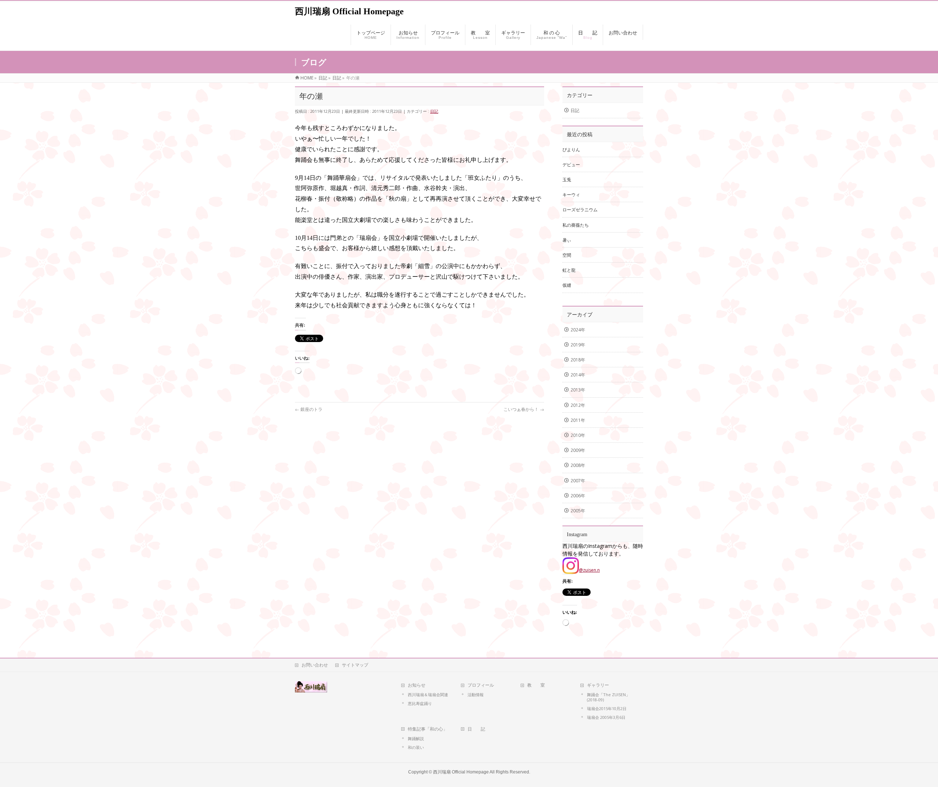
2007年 (577, 481)
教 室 (536, 685)
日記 (434, 111)
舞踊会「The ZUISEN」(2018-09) (608, 697)
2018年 (577, 360)
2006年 (577, 496)
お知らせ (416, 685)
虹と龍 (569, 270)
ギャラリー (598, 685)
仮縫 (566, 285)
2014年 (577, 375)
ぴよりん (571, 149)
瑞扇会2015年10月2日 (607, 708)
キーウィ (571, 195)
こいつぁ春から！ (523, 409)
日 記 (476, 729)
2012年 (577, 405)
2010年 (577, 435)
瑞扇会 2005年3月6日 (606, 717)
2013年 (577, 390)
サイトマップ (355, 665)
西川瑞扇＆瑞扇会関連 (428, 694)
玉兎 (566, 180)
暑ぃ (566, 240)
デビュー (571, 165)
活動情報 (476, 694)
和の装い (416, 747)
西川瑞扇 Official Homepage (349, 11)
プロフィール (481, 685)
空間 (566, 255)
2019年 (577, 345)
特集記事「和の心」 (427, 729)
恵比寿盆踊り (420, 703)
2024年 (577, 330)
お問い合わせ (315, 665)
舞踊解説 (416, 738)
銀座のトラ (308, 409)
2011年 (577, 420)
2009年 (577, 450)
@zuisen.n (589, 570)
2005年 (577, 511)
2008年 (577, 465)
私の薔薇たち (575, 225)
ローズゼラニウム (580, 210)
